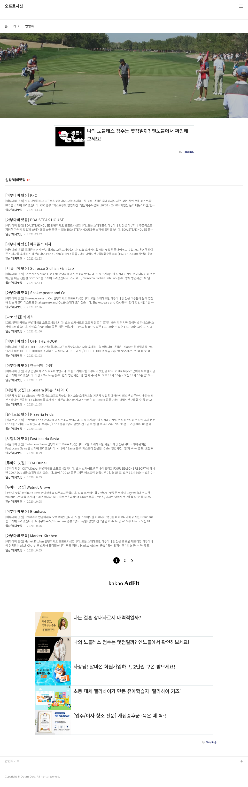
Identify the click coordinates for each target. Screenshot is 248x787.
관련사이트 (12, 761)
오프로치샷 (14, 6)
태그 (16, 26)
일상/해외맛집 (14, 210)
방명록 (29, 26)
